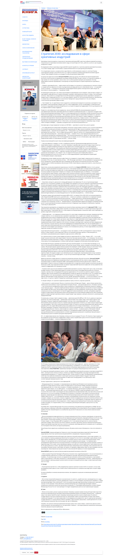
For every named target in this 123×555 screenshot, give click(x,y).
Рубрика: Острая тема (52, 8)
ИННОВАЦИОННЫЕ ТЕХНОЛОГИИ (27, 52)
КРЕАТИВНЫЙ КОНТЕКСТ (28, 73)
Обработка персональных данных (26, 549)
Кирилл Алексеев (84, 524)
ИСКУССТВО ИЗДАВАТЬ (28, 35)
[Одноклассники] (44, 512)
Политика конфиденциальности (26, 548)
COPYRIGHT (25, 69)
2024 (44, 519)
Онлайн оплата (25, 120)
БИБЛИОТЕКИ (25, 44)
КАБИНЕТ (32, 552)
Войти (24, 141)
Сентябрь (47, 521)
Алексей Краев (57, 526)
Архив (24, 108)
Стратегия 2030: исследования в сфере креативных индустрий (65, 55)
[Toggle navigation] (101, 2)
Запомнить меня (28, 138)
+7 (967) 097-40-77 (29, 537)
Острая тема (49, 516)
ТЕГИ (28, 552)
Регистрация (31, 141)
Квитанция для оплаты (25, 118)
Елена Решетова (49, 526)
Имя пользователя (27, 127)
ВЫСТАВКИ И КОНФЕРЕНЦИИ (29, 62)
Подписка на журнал (30, 113)
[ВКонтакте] (42, 512)
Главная (43, 8)
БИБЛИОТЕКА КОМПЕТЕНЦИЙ (26, 77)
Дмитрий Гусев (93, 524)
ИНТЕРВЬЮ (25, 20)
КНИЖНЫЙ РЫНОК (27, 31)
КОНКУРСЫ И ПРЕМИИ (28, 65)
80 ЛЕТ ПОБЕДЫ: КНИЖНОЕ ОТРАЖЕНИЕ (29, 39)
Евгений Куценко (76, 524)
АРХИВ (36, 552)
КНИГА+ (24, 24)
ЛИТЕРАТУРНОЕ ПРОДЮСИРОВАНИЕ (27, 57)
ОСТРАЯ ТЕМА (25, 28)
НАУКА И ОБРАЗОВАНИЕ (28, 48)
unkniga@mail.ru (27, 538)
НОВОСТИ (24, 17)
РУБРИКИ (24, 552)
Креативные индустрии (50, 524)
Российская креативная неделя (63, 524)
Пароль (24, 133)
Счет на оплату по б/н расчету (34, 118)
